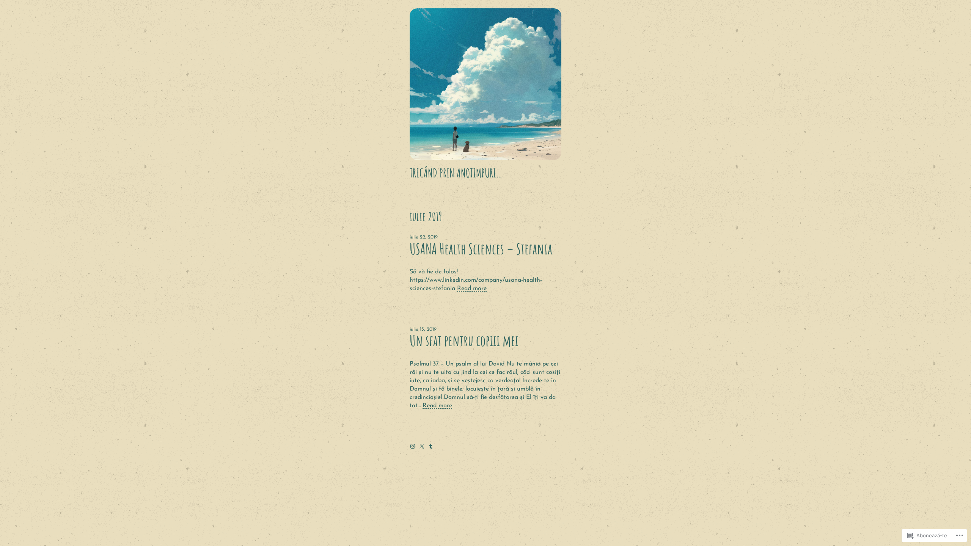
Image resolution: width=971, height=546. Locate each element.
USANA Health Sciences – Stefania (481, 249)
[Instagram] (413, 446)
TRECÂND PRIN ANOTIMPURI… (456, 172)
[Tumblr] (431, 446)
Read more (472, 289)
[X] (422, 446)
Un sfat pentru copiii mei (464, 340)
